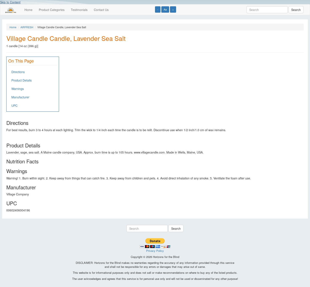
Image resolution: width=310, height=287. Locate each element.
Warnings (17, 89)
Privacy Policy (155, 251)
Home (28, 10)
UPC (14, 105)
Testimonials (79, 10)
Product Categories (52, 10)
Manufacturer (20, 97)
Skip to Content (10, 2)
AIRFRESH (26, 27)
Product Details (21, 80)
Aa (165, 9)
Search (296, 10)
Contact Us (101, 10)
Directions (18, 72)
